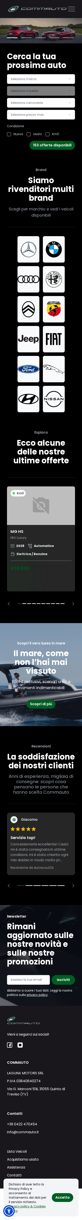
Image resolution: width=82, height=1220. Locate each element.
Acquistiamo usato (23, 1159)
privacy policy (37, 995)
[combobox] (41, 79)
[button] (9, 1211)
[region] (41, 545)
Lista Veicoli (17, 1151)
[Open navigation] (71, 9)
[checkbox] (9, 134)
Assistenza (16, 1167)
